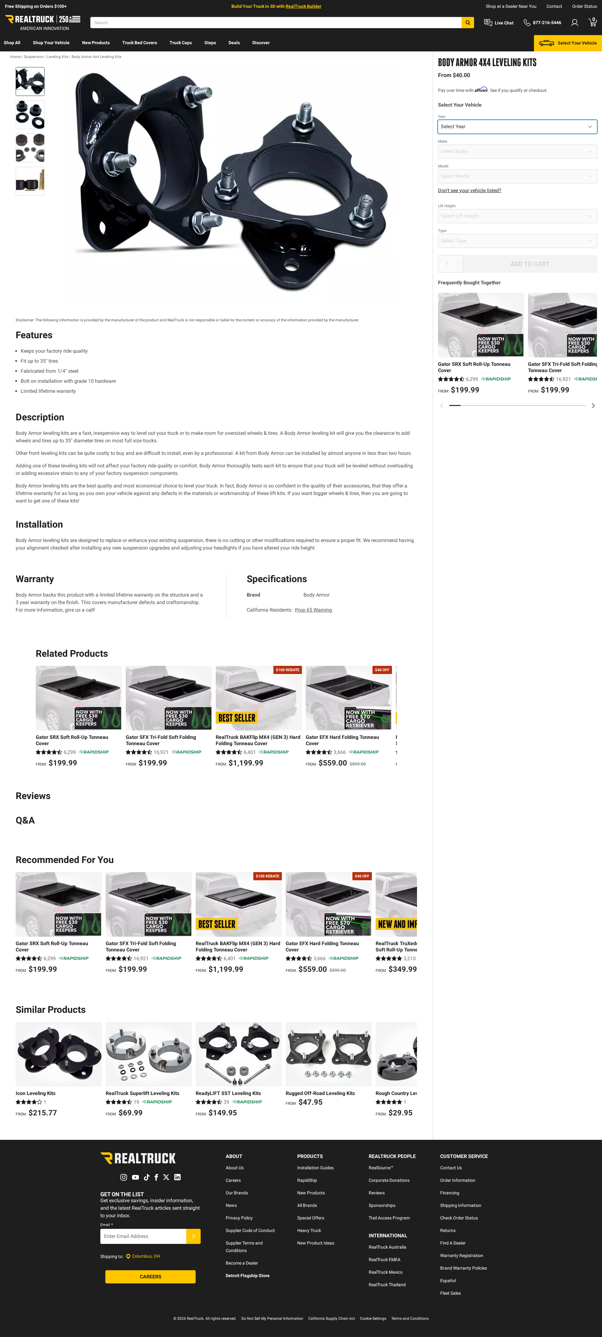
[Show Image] (30, 81)
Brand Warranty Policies (463, 1268)
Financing (449, 1192)
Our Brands (237, 1192)
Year (442, 116)
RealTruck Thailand (387, 1284)
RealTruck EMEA (384, 1259)
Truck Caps (181, 42)
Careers (233, 1180)
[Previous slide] (442, 405)
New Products (96, 42)
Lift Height (447, 206)
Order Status (584, 6)
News (231, 1205)
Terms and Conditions (410, 1318)
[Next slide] (593, 405)
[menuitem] (12, 43)
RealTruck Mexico (386, 1272)
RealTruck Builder (303, 6)
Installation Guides (315, 1167)
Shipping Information (460, 1205)
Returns (448, 1230)
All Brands (307, 1205)
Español (448, 1280)
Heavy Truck (309, 1230)
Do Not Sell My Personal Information (272, 1318)
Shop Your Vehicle (51, 42)
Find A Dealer (453, 1242)
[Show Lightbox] (232, 184)
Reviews (377, 1192)
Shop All (12, 42)
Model (443, 166)
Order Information (457, 1180)
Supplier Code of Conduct (250, 1230)
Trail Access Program (389, 1217)
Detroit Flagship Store (248, 1275)
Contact (554, 6)
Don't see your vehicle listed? (469, 190)
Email (106, 1225)
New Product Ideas (315, 1242)
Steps (210, 42)
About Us (235, 1167)
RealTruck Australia (387, 1247)
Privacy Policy (239, 1217)
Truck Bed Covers (139, 42)
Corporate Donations (389, 1180)
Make (442, 141)
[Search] (468, 22)
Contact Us (451, 1167)
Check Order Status (459, 1217)
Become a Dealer (242, 1263)
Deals (234, 42)
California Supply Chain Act (331, 1318)
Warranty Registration (461, 1255)
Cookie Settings (373, 1318)
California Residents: (289, 610)
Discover (261, 42)
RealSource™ (381, 1167)
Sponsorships (382, 1205)
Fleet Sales (450, 1293)
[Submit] (193, 1236)
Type (442, 231)
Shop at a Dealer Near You (511, 6)
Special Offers (310, 1217)
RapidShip (307, 1180)
